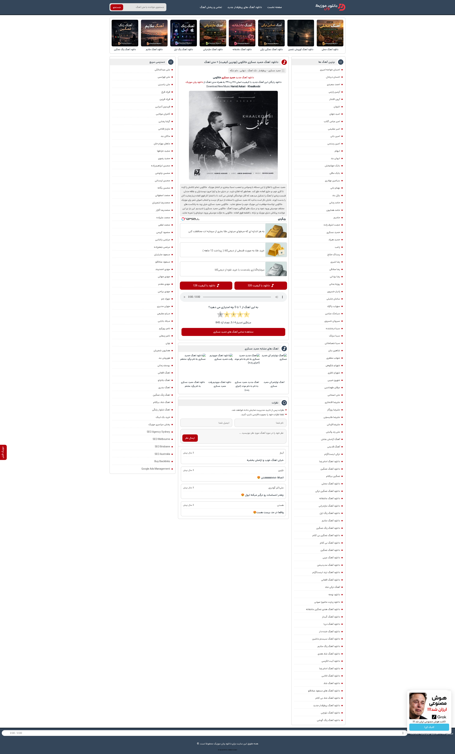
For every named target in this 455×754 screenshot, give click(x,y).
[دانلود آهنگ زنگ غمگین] (125, 33)
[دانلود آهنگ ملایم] (154, 33)
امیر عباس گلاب (332, 121)
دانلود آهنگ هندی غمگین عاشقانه (323, 609)
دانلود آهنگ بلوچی (330, 713)
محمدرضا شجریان (161, 202)
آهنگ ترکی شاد (332, 587)
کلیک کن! (429, 727)
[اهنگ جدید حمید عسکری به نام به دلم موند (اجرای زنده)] (247, 366)
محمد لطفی (164, 225)
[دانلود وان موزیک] (330, 7)
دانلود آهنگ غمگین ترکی (271, 49)
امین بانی (335, 136)
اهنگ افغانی (164, 373)
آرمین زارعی (334, 92)
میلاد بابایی (164, 321)
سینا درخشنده (333, 328)
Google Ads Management (155, 469)
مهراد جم (165, 299)
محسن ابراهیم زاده (160, 165)
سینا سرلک (334, 336)
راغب (337, 247)
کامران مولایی (163, 114)
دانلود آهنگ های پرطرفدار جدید (244, 7)
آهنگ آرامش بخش (330, 439)
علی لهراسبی (164, 77)
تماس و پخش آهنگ (211, 7)
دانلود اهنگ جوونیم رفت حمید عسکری (219, 384)
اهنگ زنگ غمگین (161, 395)
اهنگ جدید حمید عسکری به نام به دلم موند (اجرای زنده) (247, 386)
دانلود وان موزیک (194, 82)
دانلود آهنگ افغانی (330, 580)
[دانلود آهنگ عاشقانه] (242, 33)
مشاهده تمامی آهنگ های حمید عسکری (233, 332)
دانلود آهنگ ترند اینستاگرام (326, 572)
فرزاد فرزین (165, 99)
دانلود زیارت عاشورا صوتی (327, 602)
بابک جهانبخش (332, 165)
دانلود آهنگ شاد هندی (329, 654)
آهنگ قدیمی (333, 446)
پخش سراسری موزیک (159, 424)
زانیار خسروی (333, 291)
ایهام (337, 151)
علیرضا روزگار (333, 409)
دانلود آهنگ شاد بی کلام (327, 698)
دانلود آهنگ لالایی (331, 676)
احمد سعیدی (333, 84)
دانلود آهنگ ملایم (154, 49)
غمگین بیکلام (333, 476)
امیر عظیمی (334, 129)
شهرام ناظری (334, 373)
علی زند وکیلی (333, 432)
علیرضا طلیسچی (331, 417)
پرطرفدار (262, 70)
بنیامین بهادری (332, 180)
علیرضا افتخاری (332, 402)
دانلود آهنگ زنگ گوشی (328, 720)
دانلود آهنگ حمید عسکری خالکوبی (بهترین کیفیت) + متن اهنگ (241, 62)
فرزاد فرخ (165, 92)
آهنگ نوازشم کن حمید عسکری (274, 384)
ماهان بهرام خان (162, 143)
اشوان (337, 106)
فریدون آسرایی (162, 106)
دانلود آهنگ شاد (331, 683)
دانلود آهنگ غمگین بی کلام (326, 535)
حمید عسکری (333, 232)
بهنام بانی (335, 188)
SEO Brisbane (162, 446)
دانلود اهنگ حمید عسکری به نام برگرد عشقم (193, 384)
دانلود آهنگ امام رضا (329, 668)
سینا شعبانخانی (332, 343)
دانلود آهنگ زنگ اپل (183, 49)
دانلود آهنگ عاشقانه (242, 49)
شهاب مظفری (333, 358)
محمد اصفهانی (162, 195)
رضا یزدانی (335, 276)
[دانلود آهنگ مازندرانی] (213, 33)
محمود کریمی (163, 232)
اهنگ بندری (164, 387)
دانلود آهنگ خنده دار (329, 631)
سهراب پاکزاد (333, 306)
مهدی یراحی (164, 291)
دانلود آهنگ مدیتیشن (328, 565)
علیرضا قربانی (333, 424)
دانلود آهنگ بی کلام (330, 543)
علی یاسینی (164, 84)
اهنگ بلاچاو (164, 380)
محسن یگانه (164, 188)
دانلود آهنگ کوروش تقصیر (300, 49)
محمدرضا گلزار (163, 210)
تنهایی (243, 70)
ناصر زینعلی (164, 336)
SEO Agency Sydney (158, 432)
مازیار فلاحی (164, 129)
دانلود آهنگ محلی (330, 49)
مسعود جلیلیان (162, 254)
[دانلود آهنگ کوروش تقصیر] (300, 33)
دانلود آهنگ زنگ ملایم (329, 646)
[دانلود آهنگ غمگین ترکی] (271, 33)
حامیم (337, 217)
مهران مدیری (163, 306)
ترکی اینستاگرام (332, 454)
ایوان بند (335, 158)
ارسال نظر (190, 438)
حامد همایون (333, 210)
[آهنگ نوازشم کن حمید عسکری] (274, 366)
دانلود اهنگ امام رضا (329, 461)
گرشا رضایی (164, 121)
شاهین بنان (334, 350)
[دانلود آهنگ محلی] (330, 33)
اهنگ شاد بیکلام (161, 402)
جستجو (117, 7)
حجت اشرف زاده (332, 225)
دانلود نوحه (334, 594)
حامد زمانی (334, 202)
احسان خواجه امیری (330, 69)
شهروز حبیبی (334, 380)
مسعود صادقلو (162, 262)
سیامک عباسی (332, 313)
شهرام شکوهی (333, 365)
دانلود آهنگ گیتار (331, 617)
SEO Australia (162, 454)
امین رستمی (333, 143)
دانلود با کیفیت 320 (259, 285)
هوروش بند (164, 358)
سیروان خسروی (332, 321)
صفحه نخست (274, 7)
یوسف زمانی (163, 365)
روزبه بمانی (334, 284)
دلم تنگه (234, 70)
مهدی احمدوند (162, 269)
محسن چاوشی (162, 173)
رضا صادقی (334, 269)
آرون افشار (334, 99)
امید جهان (334, 114)
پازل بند (336, 195)
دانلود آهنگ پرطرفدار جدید (326, 705)
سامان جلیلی (333, 299)
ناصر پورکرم (164, 328)
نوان (168, 343)
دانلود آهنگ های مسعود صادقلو (324, 690)
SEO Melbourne (161, 439)
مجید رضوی (164, 158)
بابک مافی (335, 173)
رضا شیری (335, 262)
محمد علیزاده (163, 217)
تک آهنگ (252, 70)
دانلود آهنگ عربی (331, 557)
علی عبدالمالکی (162, 69)
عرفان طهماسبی (332, 387)
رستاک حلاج (333, 254)
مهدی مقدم (164, 284)
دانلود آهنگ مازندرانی (213, 49)
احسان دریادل (333, 77)
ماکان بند (165, 136)
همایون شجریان (162, 350)
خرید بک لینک (163, 417)
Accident (234, 750)
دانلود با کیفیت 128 (204, 285)
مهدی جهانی (164, 276)
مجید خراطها (163, 151)
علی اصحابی (334, 395)
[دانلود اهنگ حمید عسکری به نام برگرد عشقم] (193, 366)
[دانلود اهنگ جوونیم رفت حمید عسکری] (220, 366)
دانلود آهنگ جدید (245, 77)
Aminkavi (230, 750)
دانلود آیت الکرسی (331, 661)
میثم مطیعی (163, 313)
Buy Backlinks (162, 461)
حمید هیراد (334, 239)
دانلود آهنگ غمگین (330, 469)
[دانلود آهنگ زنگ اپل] (183, 33)
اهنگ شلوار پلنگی (161, 409)
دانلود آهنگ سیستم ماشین (326, 639)
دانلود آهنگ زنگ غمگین (125, 49)
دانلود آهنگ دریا (332, 624)
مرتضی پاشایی (162, 239)
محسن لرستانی (162, 180)
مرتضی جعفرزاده (162, 247)
